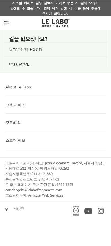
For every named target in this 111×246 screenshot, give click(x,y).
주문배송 (12, 122)
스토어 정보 (15, 140)
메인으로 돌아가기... (19, 64)
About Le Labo (18, 87)
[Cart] (101, 23)
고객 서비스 (15, 104)
